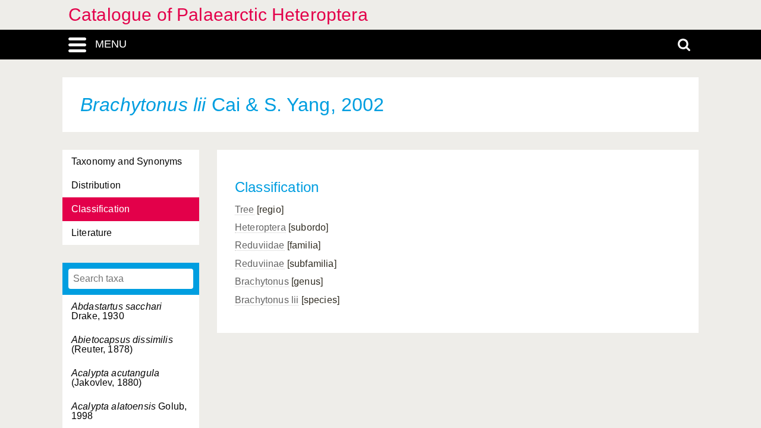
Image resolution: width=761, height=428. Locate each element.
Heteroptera (260, 227)
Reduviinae (260, 264)
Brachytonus (262, 281)
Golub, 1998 (129, 411)
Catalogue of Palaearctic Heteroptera (218, 14)
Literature (91, 233)
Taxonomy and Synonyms (126, 161)
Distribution (96, 185)
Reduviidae (260, 245)
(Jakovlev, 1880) (115, 378)
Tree (244, 209)
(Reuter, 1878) (122, 344)
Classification (100, 209)
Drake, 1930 (116, 311)
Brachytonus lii (266, 300)
